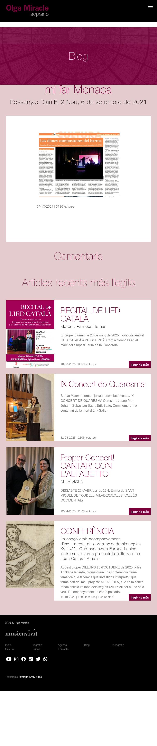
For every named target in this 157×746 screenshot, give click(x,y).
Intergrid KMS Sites (30, 676)
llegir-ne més (140, 364)
